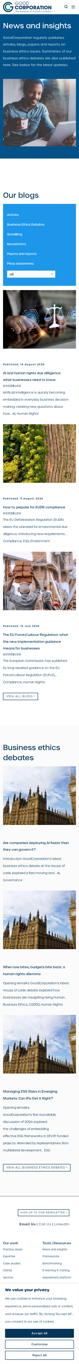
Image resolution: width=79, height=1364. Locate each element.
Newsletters (16, 244)
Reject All (39, 1355)
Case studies (11, 1263)
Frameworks (51, 1256)
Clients (7, 1270)
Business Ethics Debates (25, 224)
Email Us (27, 1224)
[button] (66, 7)
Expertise (9, 1256)
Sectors (8, 1277)
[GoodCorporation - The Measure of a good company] (32, 7)
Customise (39, 1344)
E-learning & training (56, 1270)
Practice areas (12, 1249)
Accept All (39, 1333)
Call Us (45, 1224)
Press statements (20, 263)
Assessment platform (57, 1277)
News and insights (55, 1249)
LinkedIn (61, 1224)
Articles (13, 215)
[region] (39, 1323)
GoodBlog (14, 234)
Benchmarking (52, 1263)
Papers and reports (21, 254)
